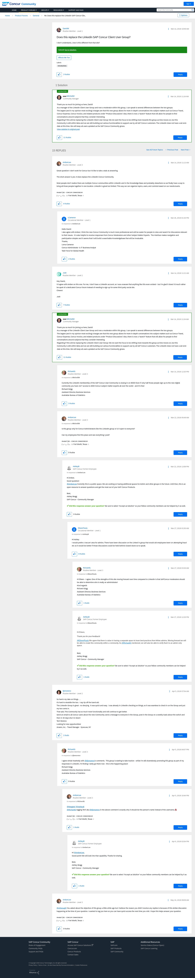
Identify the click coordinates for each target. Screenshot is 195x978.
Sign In (188, 4)
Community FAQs (35, 948)
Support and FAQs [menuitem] (75, 10)
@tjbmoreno (90, 761)
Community (28, 4)
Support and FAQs (36, 952)
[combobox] (175, 10)
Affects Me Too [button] (64, 58)
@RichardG (126, 643)
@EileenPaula (83, 640)
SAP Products (116, 948)
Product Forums (21, 16)
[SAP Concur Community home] (11, 4)
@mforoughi (61, 908)
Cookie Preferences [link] (81, 965)
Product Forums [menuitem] (28, 10)
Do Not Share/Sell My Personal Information (61, 965)
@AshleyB (80, 807)
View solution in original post (68, 129)
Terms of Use (42, 965)
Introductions (62, 66)
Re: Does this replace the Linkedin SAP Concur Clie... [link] (65, 16)
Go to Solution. (71, 50)
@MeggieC (71, 807)
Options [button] (184, 15)
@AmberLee (72, 484)
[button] (168, 29)
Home (7, 16)
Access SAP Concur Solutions (79, 945)
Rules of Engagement (37, 945)
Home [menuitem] (14, 10)
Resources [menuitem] (58, 10)
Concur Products (74, 952)
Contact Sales (73, 955)
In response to (71, 224)
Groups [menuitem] (44, 10)
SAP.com (114, 945)
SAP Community (117, 952)
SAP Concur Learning (149, 948)
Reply (180, 74)
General (36, 16)
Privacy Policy (33, 965)
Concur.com (72, 948)
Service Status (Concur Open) (152, 945)
